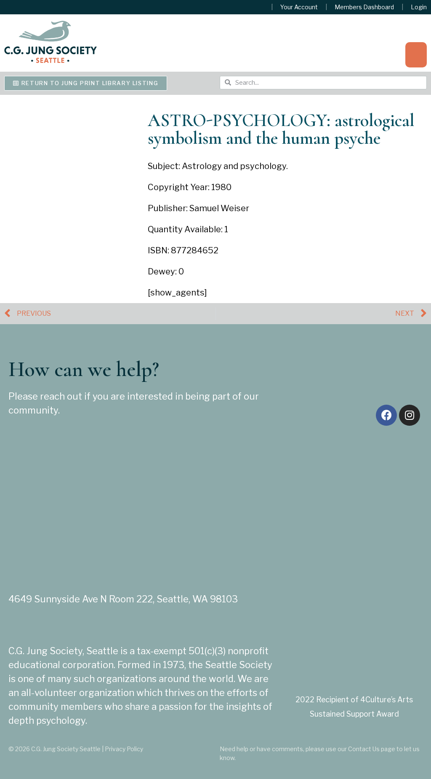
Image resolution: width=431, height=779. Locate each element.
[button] (416, 54)
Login (419, 7)
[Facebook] (386, 415)
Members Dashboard (364, 7)
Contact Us (364, 748)
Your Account (299, 7)
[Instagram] (409, 415)
